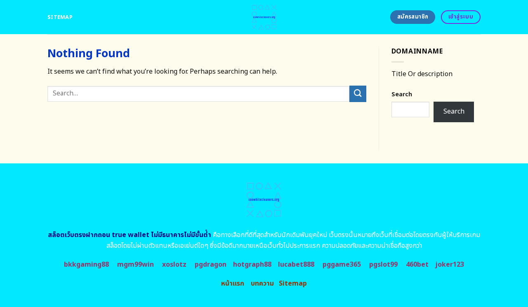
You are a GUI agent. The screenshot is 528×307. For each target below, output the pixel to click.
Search (401, 94)
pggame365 (342, 265)
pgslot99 (383, 265)
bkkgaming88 (86, 265)
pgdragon (210, 265)
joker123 (449, 265)
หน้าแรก (232, 283)
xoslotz (174, 265)
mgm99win (135, 265)
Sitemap (60, 17)
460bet (417, 265)
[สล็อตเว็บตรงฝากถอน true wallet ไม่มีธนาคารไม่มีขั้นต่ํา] (264, 17)
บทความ (262, 283)
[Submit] (357, 94)
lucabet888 (296, 265)
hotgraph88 (252, 265)
